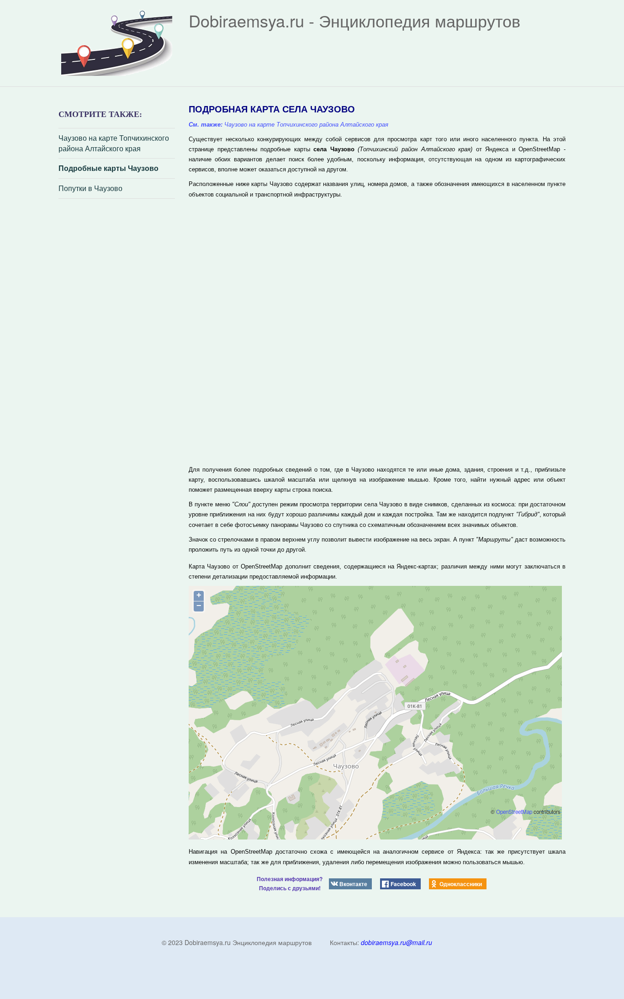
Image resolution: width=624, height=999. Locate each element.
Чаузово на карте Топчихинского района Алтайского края (113, 143)
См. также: (205, 124)
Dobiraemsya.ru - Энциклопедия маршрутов (354, 20)
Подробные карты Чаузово (108, 168)
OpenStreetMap (514, 811)
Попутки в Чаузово (90, 188)
